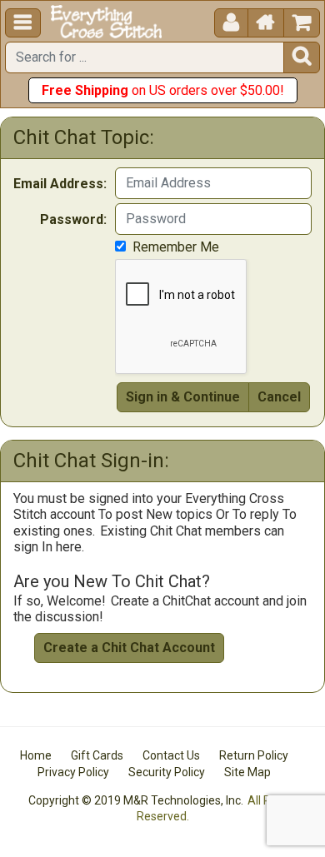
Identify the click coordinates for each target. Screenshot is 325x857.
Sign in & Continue (183, 397)
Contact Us (171, 755)
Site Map (247, 772)
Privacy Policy (73, 772)
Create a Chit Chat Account (129, 647)
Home (36, 755)
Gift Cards (97, 755)
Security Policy (166, 772)
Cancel (279, 397)
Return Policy (253, 755)
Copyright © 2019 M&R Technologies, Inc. (135, 800)
